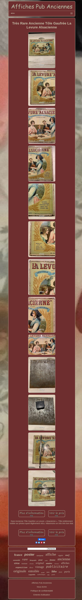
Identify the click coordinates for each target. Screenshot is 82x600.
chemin (31, 563)
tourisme (24, 563)
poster (29, 554)
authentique (41, 574)
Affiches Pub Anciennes (42, 583)
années (49, 563)
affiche (50, 554)
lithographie (33, 560)
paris (67, 571)
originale (19, 571)
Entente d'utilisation (41, 595)
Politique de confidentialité (42, 591)
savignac (40, 555)
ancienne (63, 559)
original (40, 563)
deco (31, 567)
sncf (67, 555)
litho (54, 571)
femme (52, 560)
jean (60, 572)
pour (41, 560)
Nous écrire (42, 587)
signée (60, 555)
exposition (21, 567)
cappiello (32, 574)
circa (16, 563)
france (18, 554)
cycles (46, 560)
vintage (39, 566)
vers (47, 572)
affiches (65, 563)
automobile (16, 560)
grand (42, 572)
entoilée (33, 571)
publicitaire (57, 567)
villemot (56, 563)
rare (25, 559)
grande (53, 574)
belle (48, 574)
